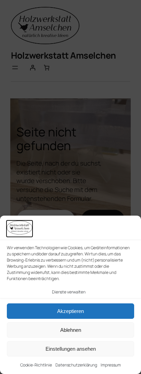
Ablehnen (70, 330)
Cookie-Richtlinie (36, 365)
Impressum (111, 365)
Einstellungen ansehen (71, 349)
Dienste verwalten (69, 292)
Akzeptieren (70, 311)
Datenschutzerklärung (76, 365)
